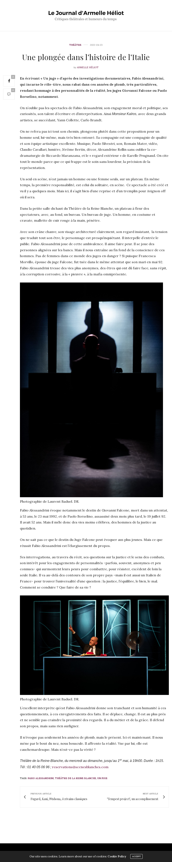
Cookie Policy (117, 856)
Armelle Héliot (87, 67)
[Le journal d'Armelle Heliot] (86, 15)
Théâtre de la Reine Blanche (75, 778)
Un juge (102, 778)
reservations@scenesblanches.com (80, 767)
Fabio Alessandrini (41, 778)
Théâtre (75, 45)
